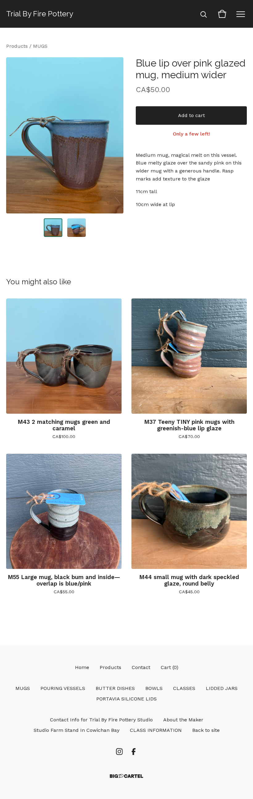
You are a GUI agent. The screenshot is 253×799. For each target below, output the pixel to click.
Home (82, 667)
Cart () (169, 667)
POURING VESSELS (62, 688)
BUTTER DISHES (115, 688)
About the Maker (183, 720)
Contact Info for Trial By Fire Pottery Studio (101, 720)
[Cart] (222, 14)
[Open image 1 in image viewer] (64, 135)
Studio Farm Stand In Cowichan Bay (76, 730)
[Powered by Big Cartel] (126, 776)
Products (17, 46)
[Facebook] (133, 751)
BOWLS (154, 688)
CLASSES (184, 688)
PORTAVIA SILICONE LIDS (126, 699)
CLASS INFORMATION (156, 730)
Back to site (206, 730)
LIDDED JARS (222, 688)
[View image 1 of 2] (53, 227)
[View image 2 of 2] (76, 227)
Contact (141, 667)
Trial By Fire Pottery (39, 13)
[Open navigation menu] (240, 14)
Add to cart (191, 115)
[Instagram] (119, 751)
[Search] (203, 14)
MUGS (40, 46)
